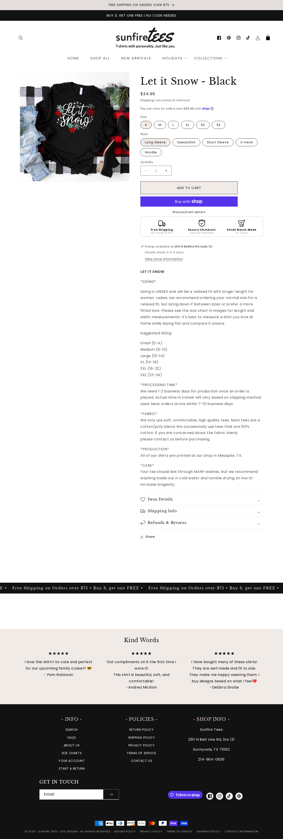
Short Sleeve (218, 142)
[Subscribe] (111, 794)
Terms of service (179, 831)
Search (71, 729)
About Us (72, 745)
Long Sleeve (155, 142)
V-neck (246, 142)
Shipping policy (208, 831)
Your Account (71, 761)
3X (218, 125)
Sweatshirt (186, 142)
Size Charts (72, 753)
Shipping (147, 100)
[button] (21, 38)
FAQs (71, 737)
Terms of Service (141, 753)
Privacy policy (151, 831)
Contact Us (141, 761)
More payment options (189, 212)
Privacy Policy (141, 745)
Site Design (68, 831)
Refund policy (125, 831)
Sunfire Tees (47, 831)
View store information (164, 259)
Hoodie (151, 152)
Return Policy (141, 729)
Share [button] (150, 537)
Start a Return (72, 768)
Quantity (146, 162)
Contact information (241, 831)
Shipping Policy (141, 737)
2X (203, 125)
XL (187, 125)
